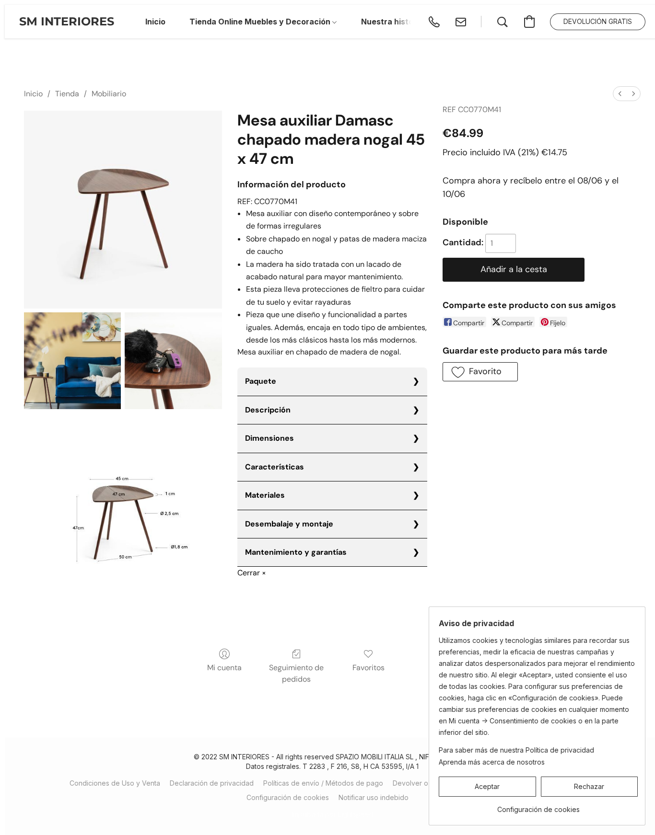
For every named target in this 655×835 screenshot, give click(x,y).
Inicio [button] (155, 21)
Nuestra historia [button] (392, 21)
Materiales (265, 495)
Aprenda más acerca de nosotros (492, 762)
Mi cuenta (224, 668)
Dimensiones (269, 438)
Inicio (33, 94)
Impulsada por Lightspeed (333, 814)
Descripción (268, 410)
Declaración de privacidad (212, 783)
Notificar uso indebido (374, 797)
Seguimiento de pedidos (296, 673)
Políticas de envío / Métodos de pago (323, 783)
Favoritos (368, 668)
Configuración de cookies (287, 797)
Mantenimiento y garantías (296, 552)
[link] (538, 806)
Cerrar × (251, 573)
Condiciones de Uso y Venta (115, 783)
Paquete (260, 381)
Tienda (67, 94)
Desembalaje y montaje (289, 524)
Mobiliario (109, 94)
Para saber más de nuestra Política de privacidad (516, 750)
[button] (66, 22)
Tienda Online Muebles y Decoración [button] (260, 21)
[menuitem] (620, 94)
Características (274, 467)
